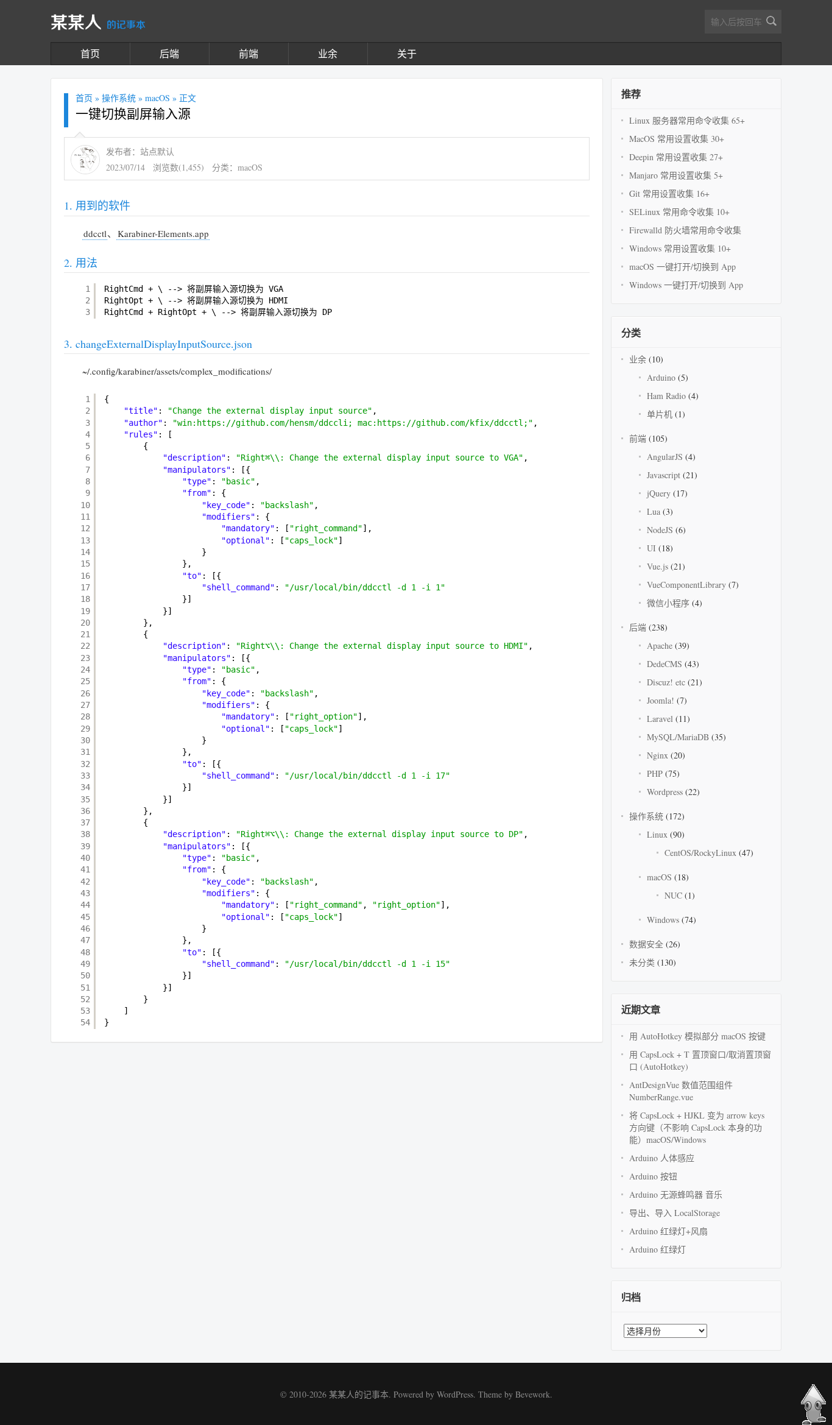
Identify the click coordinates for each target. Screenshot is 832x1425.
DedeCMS (664, 664)
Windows (663, 919)
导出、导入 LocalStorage (674, 1212)
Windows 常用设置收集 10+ (680, 248)
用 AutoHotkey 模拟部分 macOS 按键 (697, 1036)
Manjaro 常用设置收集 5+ (676, 175)
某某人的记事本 (359, 1394)
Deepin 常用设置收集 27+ (676, 157)
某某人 (98, 23)
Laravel (660, 718)
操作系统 (119, 98)
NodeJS (660, 530)
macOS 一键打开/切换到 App (682, 266)
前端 (248, 53)
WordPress (455, 1394)
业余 (327, 53)
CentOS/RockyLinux (700, 852)
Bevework (532, 1394)
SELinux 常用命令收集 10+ (679, 211)
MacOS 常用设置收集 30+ (676, 138)
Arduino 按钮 (653, 1176)
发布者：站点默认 (140, 151)
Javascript (663, 475)
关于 (407, 53)
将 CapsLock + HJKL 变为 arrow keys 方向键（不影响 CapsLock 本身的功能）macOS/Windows (696, 1127)
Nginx (657, 755)
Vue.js (657, 566)
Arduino (661, 377)
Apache (659, 645)
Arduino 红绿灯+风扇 (668, 1231)
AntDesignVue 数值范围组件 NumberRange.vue (681, 1091)
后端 (169, 53)
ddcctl (95, 233)
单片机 (659, 414)
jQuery (659, 493)
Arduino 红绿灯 (657, 1249)
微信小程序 (668, 603)
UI (651, 548)
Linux (657, 834)
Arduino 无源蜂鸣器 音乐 (675, 1194)
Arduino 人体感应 (661, 1158)
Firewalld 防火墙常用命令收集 (685, 230)
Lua (653, 511)
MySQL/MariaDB (678, 737)
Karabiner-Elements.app (163, 233)
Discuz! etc (666, 682)
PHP (655, 773)
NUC (673, 895)
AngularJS (665, 456)
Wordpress (665, 791)
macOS (157, 98)
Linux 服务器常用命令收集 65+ (687, 120)
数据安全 (646, 944)
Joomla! (660, 700)
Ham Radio (666, 395)
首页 (90, 53)
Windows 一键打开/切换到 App (686, 285)
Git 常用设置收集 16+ (669, 193)
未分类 (642, 962)
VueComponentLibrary (686, 584)
